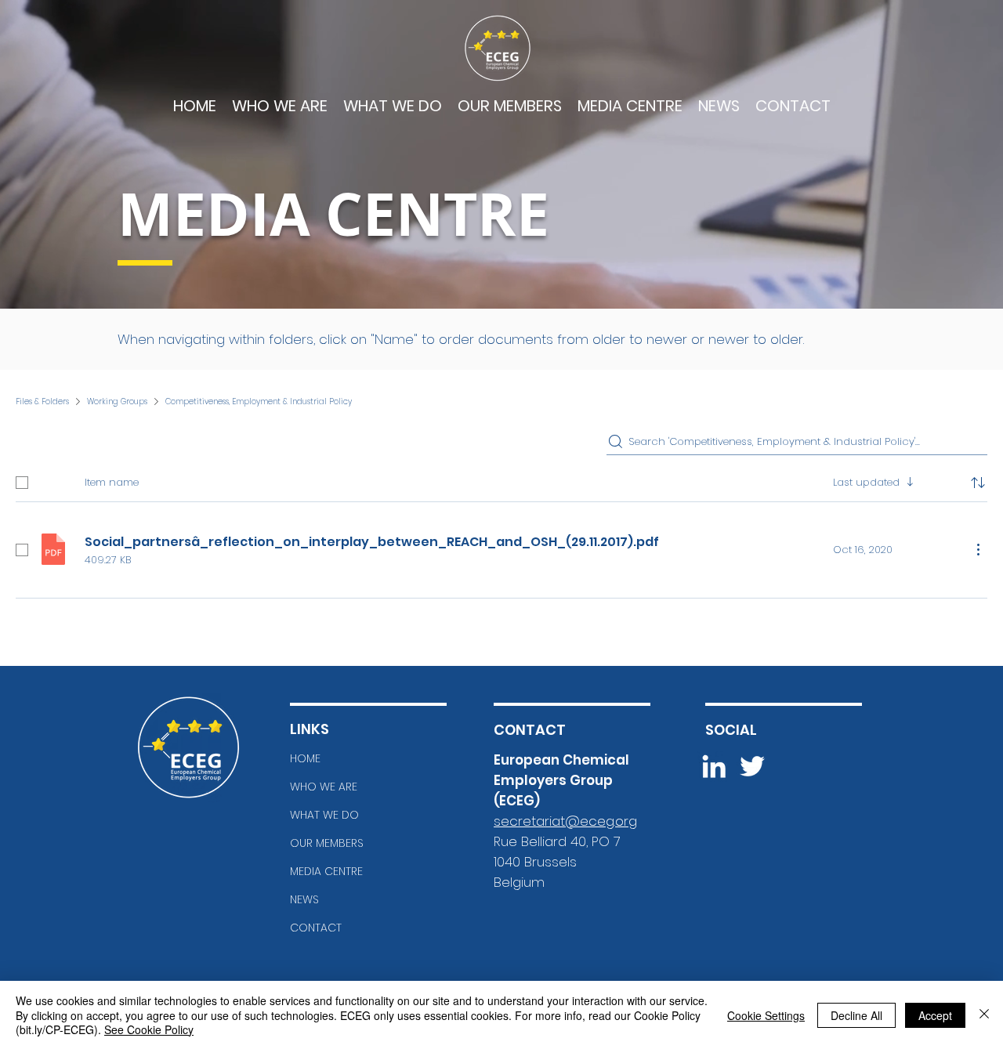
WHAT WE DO (324, 815)
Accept (935, 1015)
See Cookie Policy (149, 1029)
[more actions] (978, 549)
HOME (305, 758)
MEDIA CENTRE (326, 871)
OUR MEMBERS (327, 843)
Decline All (856, 1015)
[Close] (984, 1014)
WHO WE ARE (323, 786)
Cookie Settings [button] (766, 1015)
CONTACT (316, 927)
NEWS (304, 899)
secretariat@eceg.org (565, 821)
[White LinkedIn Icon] (713, 766)
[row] (501, 479)
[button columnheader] (978, 482)
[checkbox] (22, 482)
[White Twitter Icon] (752, 766)
